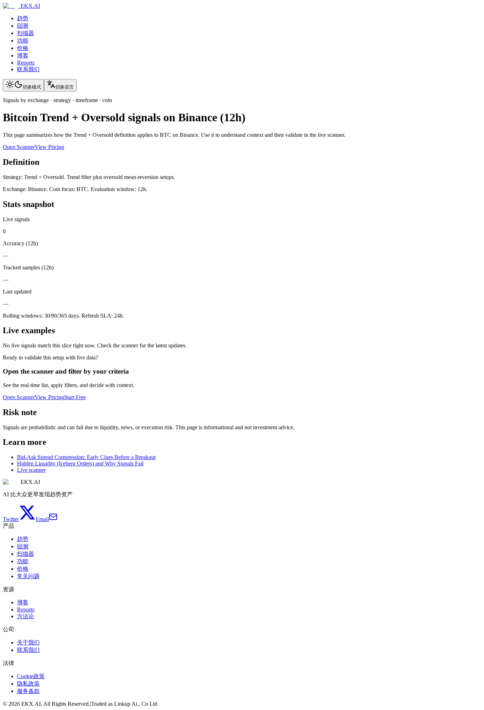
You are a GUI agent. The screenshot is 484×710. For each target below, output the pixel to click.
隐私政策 (28, 684)
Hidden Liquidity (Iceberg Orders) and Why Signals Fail (80, 463)
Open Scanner (19, 147)
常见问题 (28, 576)
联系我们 (28, 69)
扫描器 (25, 33)
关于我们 (28, 642)
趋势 (22, 18)
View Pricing (49, 147)
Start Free (75, 397)
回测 (22, 26)
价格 (22, 48)
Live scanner (31, 470)
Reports (25, 63)
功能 (22, 41)
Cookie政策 (31, 676)
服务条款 (28, 691)
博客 (22, 55)
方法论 (25, 616)
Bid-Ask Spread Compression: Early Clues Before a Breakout (86, 457)
